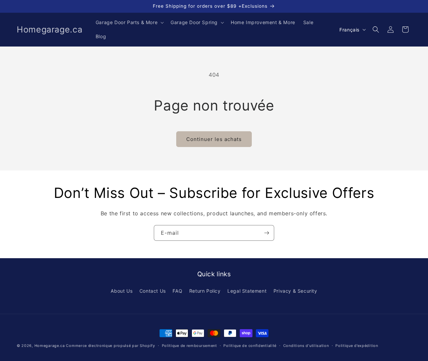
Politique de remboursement (189, 345)
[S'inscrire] (266, 233)
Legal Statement (246, 291)
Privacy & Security (295, 291)
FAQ (177, 291)
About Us (121, 291)
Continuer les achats (214, 139)
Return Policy (205, 291)
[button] (129, 22)
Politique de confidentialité (250, 345)
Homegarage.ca (49, 345)
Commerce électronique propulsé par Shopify (110, 345)
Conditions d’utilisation (306, 345)
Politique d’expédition (356, 345)
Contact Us (152, 291)
